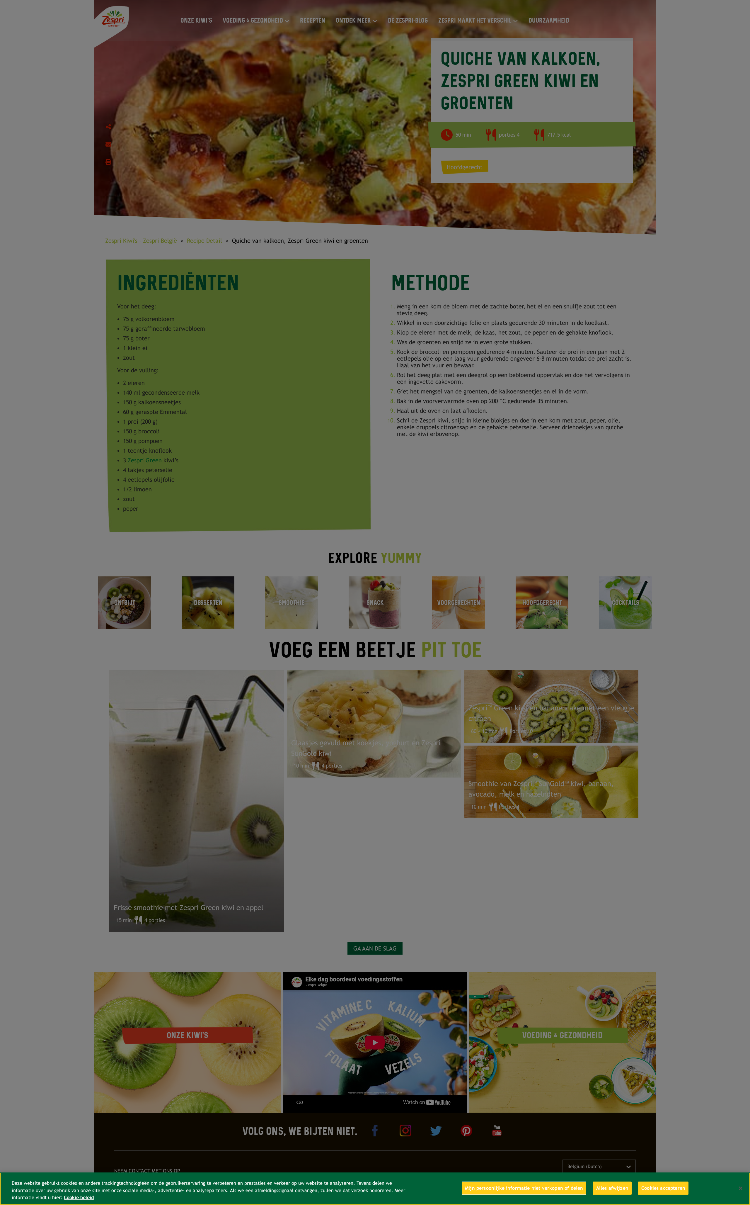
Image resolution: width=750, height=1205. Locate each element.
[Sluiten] (740, 1188)
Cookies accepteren (663, 1188)
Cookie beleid (79, 1197)
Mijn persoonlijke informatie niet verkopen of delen (524, 1188)
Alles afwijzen (612, 1188)
